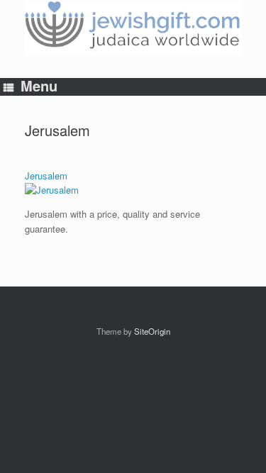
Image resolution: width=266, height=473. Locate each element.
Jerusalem (46, 175)
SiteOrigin (152, 331)
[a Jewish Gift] (133, 28)
